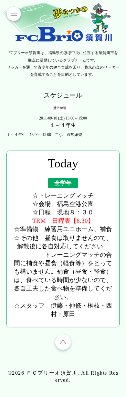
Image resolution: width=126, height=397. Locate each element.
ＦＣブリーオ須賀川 (51, 373)
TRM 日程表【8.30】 (63, 220)
